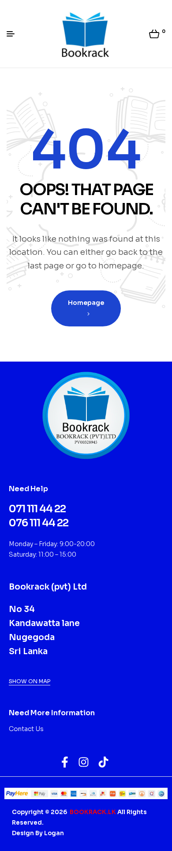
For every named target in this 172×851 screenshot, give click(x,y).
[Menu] (14, 33)
